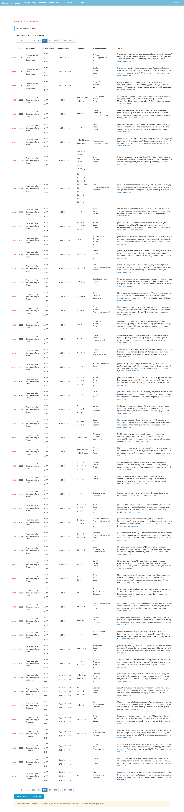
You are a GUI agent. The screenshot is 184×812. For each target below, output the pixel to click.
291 (65, 40)
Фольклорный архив (11, 2)
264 (50, 40)
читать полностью (124, 61)
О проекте (80, 2)
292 (70, 40)
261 (33, 40)
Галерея (42, 2)
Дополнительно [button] (55, 2)
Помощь (69, 2)
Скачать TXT (37, 796)
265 (55, 40)
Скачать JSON (21, 796)
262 (39, 40)
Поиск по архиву (29, 2)
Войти (176, 2)
